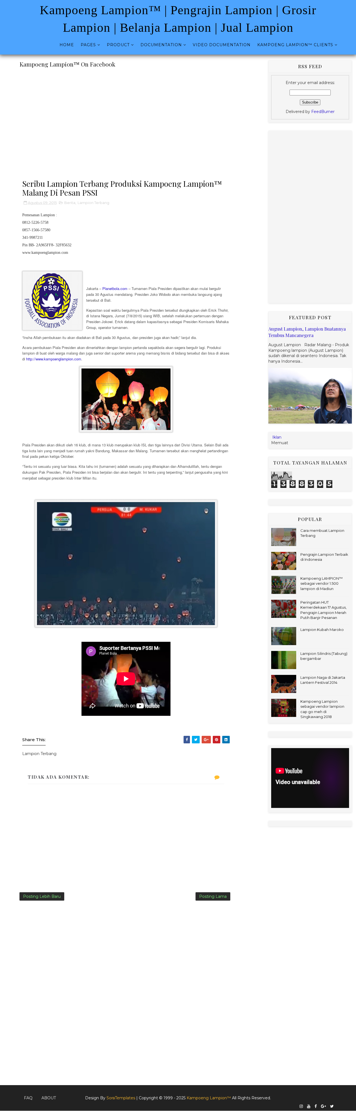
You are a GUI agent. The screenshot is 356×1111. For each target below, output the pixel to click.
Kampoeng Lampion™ (209, 1097)
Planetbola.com (114, 288)
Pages (88, 44)
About (48, 1097)
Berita (69, 202)
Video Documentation (222, 44)
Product (118, 44)
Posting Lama (213, 896)
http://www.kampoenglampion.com (53, 359)
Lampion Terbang (93, 202)
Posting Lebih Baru (42, 896)
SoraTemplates (121, 1097)
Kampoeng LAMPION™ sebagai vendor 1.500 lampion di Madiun (321, 583)
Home (67, 44)
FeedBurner (323, 111)
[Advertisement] (126, 121)
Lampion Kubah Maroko (322, 629)
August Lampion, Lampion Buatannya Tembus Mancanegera (307, 332)
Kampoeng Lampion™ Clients (295, 44)
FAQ (28, 1097)
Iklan (276, 437)
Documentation (161, 44)
